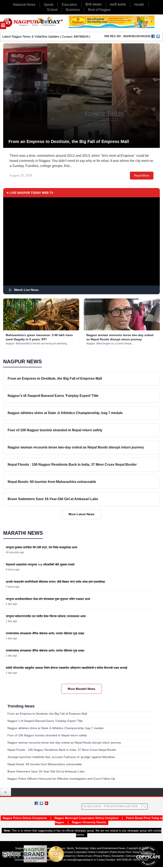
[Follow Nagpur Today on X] (41, 803)
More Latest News (81, 514)
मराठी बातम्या (118, 4)
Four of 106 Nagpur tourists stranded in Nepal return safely (55, 430)
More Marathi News (81, 688)
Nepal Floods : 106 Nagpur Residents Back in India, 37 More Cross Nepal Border (72, 464)
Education (69, 4)
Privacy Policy (102, 855)
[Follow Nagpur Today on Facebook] (36, 803)
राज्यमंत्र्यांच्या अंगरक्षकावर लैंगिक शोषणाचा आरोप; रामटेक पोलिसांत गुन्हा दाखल (45, 633)
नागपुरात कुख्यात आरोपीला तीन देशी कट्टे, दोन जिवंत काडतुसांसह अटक (41, 547)
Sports (48, 4)
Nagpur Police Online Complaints (25, 818)
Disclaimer (118, 855)
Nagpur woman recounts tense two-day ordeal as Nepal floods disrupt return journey (76, 447)
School (52, 9)
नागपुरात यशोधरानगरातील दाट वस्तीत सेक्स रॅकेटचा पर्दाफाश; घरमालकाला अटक (46, 616)
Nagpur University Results (89, 822)
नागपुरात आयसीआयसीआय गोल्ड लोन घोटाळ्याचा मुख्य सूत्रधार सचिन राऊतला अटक (48, 599)
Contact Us (69, 855)
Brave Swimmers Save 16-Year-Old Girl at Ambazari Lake (53, 499)
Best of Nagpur (99, 9)
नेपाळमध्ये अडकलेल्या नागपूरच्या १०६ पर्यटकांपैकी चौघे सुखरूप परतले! (40, 564)
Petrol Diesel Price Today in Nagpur (130, 852)
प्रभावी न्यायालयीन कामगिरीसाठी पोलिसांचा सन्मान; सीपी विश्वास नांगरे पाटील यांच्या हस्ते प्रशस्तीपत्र (55, 581)
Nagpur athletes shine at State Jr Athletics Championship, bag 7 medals (65, 413)
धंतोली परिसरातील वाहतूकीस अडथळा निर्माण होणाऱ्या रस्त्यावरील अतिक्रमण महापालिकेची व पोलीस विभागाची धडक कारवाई (66, 667)
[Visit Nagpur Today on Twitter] (158, 36)
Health (139, 4)
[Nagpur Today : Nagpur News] (33, 23)
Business (73, 9)
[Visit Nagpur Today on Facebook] (153, 36)
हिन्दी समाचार (93, 4)
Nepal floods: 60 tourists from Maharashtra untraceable (52, 482)
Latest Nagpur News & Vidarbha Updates (30, 36)
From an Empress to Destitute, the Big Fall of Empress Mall (55, 378)
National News (24, 4)
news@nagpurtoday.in (80, 859)
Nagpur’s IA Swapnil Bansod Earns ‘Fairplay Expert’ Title (53, 395)
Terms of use (84, 855)
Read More (141, 175)
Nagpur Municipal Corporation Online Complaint (86, 818)
